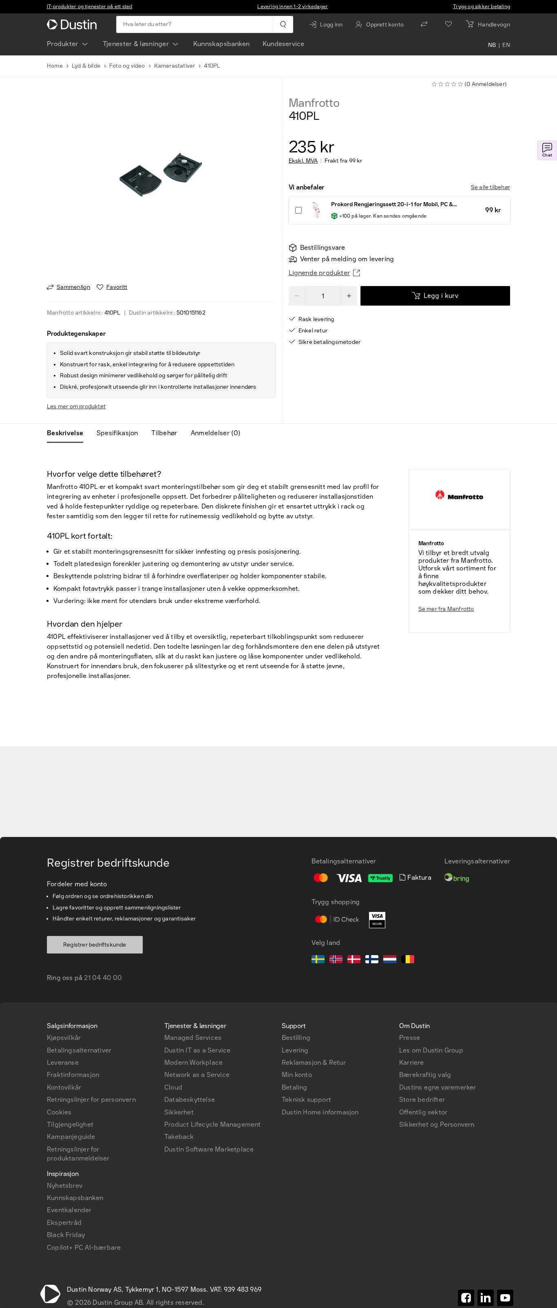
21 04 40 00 (103, 978)
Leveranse (63, 1062)
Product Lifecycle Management (212, 1124)
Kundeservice (283, 44)
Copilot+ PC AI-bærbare (84, 1247)
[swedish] (318, 960)
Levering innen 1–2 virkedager (292, 6)
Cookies (59, 1112)
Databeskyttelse (189, 1099)
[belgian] (407, 960)
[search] (283, 24)
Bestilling (296, 1038)
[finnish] (371, 960)
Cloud (173, 1087)
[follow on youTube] (505, 1298)
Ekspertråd (64, 1223)
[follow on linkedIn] (485, 1298)
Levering (295, 1050)
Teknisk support (306, 1099)
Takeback (179, 1137)
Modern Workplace (193, 1062)
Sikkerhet (179, 1112)
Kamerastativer (174, 65)
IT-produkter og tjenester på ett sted (89, 6)
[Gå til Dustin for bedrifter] (73, 24)
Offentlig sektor (423, 1112)
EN (506, 45)
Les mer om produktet (76, 406)
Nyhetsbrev (64, 1185)
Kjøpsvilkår (64, 1038)
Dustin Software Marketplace (209, 1149)
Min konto (297, 1075)
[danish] (353, 960)
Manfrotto (314, 103)
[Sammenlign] (424, 24)
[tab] (68, 433)
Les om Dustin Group (431, 1050)
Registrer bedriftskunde (94, 944)
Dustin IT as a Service (197, 1050)
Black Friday (66, 1235)
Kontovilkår (64, 1087)
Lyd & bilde (86, 65)
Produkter (62, 44)
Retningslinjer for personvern (91, 1099)
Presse (409, 1038)
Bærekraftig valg (425, 1075)
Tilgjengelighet (70, 1124)
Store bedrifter (422, 1099)
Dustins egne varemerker (437, 1087)
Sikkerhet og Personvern (437, 1124)
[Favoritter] (448, 24)
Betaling (294, 1087)
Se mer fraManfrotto (446, 609)
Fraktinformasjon (73, 1075)
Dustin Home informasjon (320, 1112)
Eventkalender (69, 1210)
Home (55, 65)
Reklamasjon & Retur (314, 1062)
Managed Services (192, 1038)
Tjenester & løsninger (136, 44)
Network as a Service (197, 1075)
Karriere (411, 1062)
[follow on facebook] (466, 1298)
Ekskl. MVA (303, 161)
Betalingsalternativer (79, 1050)
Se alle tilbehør (490, 187)
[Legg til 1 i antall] (349, 296)
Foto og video (127, 65)
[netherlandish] (389, 960)
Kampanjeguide (71, 1137)
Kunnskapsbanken (221, 44)
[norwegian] (336, 960)
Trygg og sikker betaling (481, 6)
